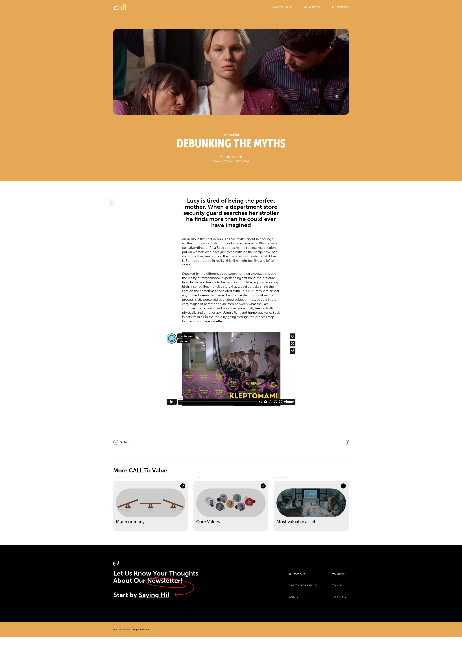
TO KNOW (338, 574)
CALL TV (293, 596)
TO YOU (337, 585)
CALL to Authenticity (303, 585)
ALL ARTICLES (311, 7)
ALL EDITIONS (340, 7)
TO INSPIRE (339, 596)
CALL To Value (282, 7)
